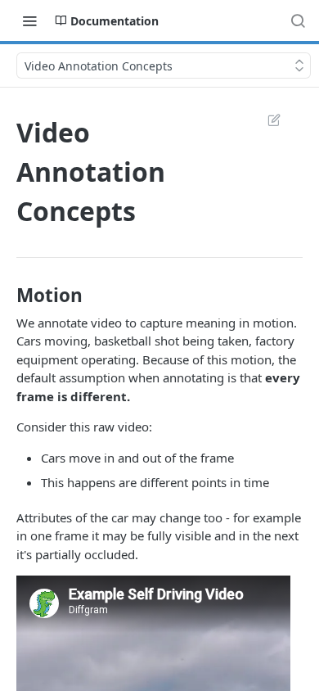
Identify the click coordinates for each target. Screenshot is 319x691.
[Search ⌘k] (298, 20)
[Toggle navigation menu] (29, 20)
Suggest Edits (265, 119)
